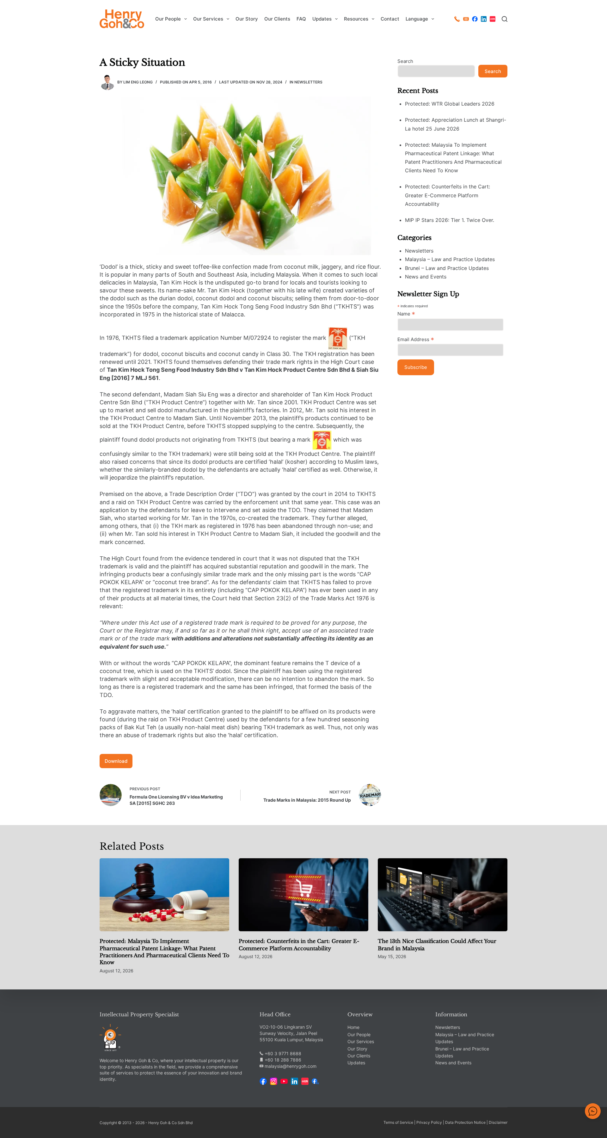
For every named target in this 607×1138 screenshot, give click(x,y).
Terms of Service (398, 1122)
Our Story (247, 19)
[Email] (466, 19)
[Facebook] (475, 19)
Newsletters (308, 82)
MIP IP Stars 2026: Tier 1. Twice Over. (449, 220)
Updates (322, 19)
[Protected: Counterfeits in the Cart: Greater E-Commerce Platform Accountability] (303, 894)
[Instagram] (273, 1081)
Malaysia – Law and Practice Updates (450, 259)
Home (353, 1027)
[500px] (492, 19)
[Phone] (457, 19)
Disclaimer (498, 1122)
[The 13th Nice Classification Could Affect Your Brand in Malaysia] (442, 894)
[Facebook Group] (315, 1081)
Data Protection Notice (465, 1122)
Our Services (208, 19)
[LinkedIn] (484, 19)
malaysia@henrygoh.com (289, 1066)
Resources (356, 19)
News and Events (425, 276)
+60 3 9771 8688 (282, 1053)
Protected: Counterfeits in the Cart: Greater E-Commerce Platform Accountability (447, 195)
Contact (390, 19)
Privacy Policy (429, 1122)
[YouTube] (284, 1081)
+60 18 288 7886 (282, 1059)
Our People (168, 19)
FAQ (301, 19)
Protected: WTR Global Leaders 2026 (449, 104)
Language (417, 19)
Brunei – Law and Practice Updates (447, 268)
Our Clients (277, 19)
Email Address (415, 339)
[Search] (504, 19)
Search (405, 61)
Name (406, 313)
